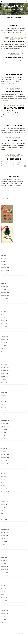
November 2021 (5, 370)
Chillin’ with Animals (14, 108)
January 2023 (4, 326)
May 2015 (3, 401)
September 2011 (5, 538)
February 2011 (4, 560)
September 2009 (5, 613)
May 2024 (3, 277)
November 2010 (5, 569)
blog (4, 22)
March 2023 (4, 320)
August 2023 (4, 305)
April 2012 (3, 516)
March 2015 (4, 407)
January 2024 (4, 289)
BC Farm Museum (14, 74)
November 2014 (5, 420)
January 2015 (4, 414)
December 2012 (5, 492)
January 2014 (4, 451)
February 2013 (4, 485)
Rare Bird (14, 25)
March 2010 (4, 594)
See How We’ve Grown (14, 42)
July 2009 (3, 619)
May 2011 (3, 551)
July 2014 (3, 432)
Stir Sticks (14, 176)
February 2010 (4, 597)
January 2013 (4, 488)
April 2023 (3, 317)
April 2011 (3, 554)
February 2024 (4, 286)
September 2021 (5, 376)
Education (14, 22)
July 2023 (3, 308)
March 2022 (4, 358)
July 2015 (3, 395)
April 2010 (3, 591)
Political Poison (14, 92)
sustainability (7, 23)
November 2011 (5, 532)
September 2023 (5, 302)
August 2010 (4, 579)
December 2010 (5, 566)
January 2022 (4, 364)
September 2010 (5, 576)
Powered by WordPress (8, 633)
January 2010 (4, 600)
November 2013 (5, 457)
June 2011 (3, 548)
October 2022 (4, 336)
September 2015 (5, 389)
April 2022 (3, 355)
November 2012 (5, 495)
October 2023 (4, 298)
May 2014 (3, 439)
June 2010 (3, 585)
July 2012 (3, 507)
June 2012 (3, 510)
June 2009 (3, 622)
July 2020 (3, 379)
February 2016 (4, 383)
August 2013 (4, 467)
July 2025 (3, 252)
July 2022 (3, 345)
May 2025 (3, 255)
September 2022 (5, 339)
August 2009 (4, 616)
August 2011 (4, 541)
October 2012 (4, 498)
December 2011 (5, 529)
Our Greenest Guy (14, 141)
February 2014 (4, 448)
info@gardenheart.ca (6, 198)
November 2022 (5, 333)
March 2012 (4, 520)
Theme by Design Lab (20, 633)
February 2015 (4, 411)
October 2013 (4, 460)
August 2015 (4, 392)
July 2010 (3, 582)
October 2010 (4, 573)
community (7, 37)
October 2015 (4, 386)
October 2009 (4, 610)
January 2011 (4, 563)
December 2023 (5, 292)
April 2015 (3, 404)
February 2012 (4, 523)
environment (21, 22)
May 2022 (3, 351)
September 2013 (5, 463)
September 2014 (5, 426)
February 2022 (4, 361)
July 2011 (3, 544)
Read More (18, 32)
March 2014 (4, 445)
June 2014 (3, 436)
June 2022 (3, 348)
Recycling (21, 173)
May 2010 (3, 588)
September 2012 (5, 501)
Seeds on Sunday (14, 125)
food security (11, 53)
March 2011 (4, 557)
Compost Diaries (14, 6)
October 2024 (4, 274)
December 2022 (5, 330)
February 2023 (4, 323)
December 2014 (5, 417)
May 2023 (3, 314)
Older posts (6, 190)
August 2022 (4, 342)
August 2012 (4, 504)
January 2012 (4, 526)
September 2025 (5, 249)
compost (8, 22)
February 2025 (4, 261)
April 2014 (3, 442)
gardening (12, 38)
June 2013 (3, 473)
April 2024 (3, 280)
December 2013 (5, 454)
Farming (11, 71)
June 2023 (3, 311)
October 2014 (4, 423)
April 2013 (3, 479)
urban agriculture (9, 123)
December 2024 (5, 267)
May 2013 (3, 476)
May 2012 (3, 513)
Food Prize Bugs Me (14, 57)
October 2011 (4, 535)
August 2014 (4, 429)
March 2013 (4, 482)
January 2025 (4, 264)
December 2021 (5, 367)
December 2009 (5, 604)
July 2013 (3, 470)
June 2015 (3, 398)
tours (13, 23)
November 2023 (5, 295)
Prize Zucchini (14, 159)
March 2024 (4, 283)
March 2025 (4, 258)
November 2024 (5, 270)
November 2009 (5, 607)
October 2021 (4, 373)
